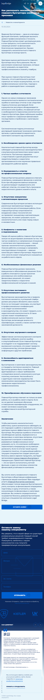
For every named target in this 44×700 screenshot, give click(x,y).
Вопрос (6, 561)
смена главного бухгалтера (25, 458)
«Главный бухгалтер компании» (21, 482)
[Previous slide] (35, 625)
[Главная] (2, 22)
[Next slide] (40, 625)
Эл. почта (7, 579)
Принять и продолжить (15, 686)
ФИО (5, 553)
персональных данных (22, 603)
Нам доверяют (7, 625)
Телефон (7, 587)
